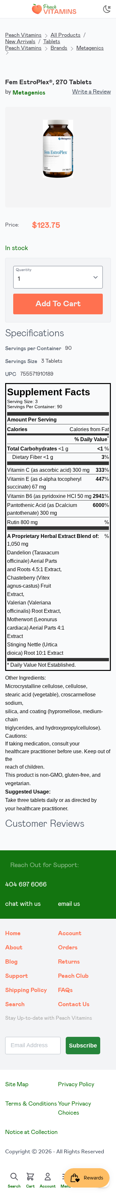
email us (69, 904)
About (14, 948)
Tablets (51, 41)
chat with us (23, 904)
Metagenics (90, 48)
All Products (66, 35)
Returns (69, 962)
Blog (11, 962)
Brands (59, 48)
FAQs (65, 990)
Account (70, 933)
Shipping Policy (26, 990)
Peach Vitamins (23, 35)
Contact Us (74, 1004)
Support (16, 976)
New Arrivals (20, 41)
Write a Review (91, 92)
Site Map (16, 1085)
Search (14, 1004)
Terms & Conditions (31, 1104)
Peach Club (73, 976)
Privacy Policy (76, 1085)
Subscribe (83, 1045)
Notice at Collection (31, 1132)
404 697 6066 (26, 884)
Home (13, 933)
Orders (68, 948)
